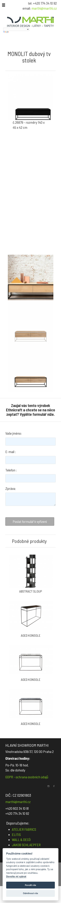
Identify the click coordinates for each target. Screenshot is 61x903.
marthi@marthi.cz (44, 8)
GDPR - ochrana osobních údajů (26, 777)
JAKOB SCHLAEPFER (26, 845)
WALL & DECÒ (21, 839)
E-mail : (10, 451)
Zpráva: (10, 488)
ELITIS (16, 834)
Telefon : (11, 470)
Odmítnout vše (30, 893)
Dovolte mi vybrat (16, 876)
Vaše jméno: (13, 433)
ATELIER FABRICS (24, 829)
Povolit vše (30, 885)
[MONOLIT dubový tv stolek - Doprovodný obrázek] (30, 277)
